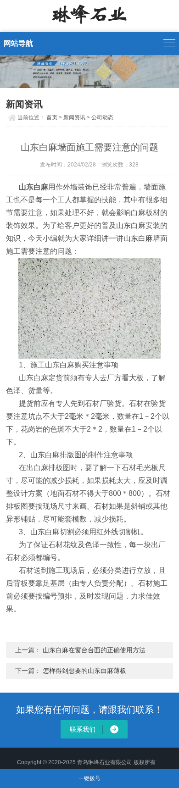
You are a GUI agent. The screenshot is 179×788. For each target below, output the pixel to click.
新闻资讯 (74, 117)
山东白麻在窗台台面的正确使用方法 (93, 650)
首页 (51, 117)
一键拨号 (89, 778)
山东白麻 (138, 238)
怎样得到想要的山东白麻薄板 (84, 670)
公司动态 (102, 117)
